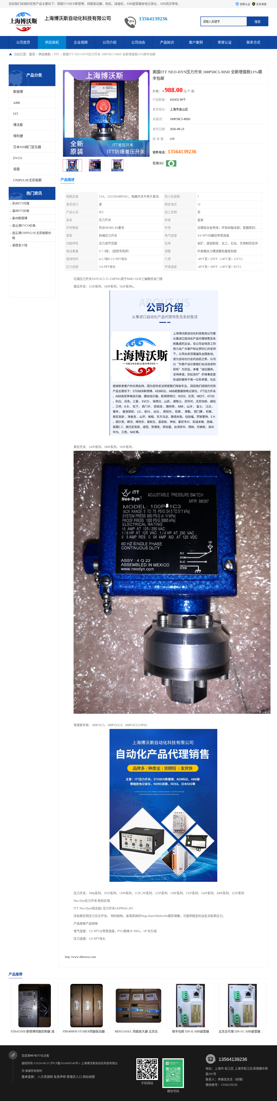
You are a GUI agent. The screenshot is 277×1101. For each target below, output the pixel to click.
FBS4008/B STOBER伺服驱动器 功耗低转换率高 (43, 1031)
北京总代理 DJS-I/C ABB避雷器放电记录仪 (195, 1031)
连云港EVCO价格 (23, 225)
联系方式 (253, 42)
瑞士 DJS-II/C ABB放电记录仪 (242, 1031)
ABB (16, 103)
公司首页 (23, 42)
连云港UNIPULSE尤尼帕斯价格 (31, 235)
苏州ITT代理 (20, 203)
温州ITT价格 (20, 210)
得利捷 (18, 136)
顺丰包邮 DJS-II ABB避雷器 (138, 1031)
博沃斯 (18, 125)
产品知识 (167, 42)
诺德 (16, 169)
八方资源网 (45, 1076)
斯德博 (18, 91)
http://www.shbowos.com (80, 957)
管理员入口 (74, 1076)
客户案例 (196, 42)
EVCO (17, 158)
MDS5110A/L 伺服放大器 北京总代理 (87, 1031)
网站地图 (89, 1076)
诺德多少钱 (19, 245)
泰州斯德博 (19, 218)
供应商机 (52, 42)
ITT (56, 54)
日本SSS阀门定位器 (27, 147)
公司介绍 (109, 42)
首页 (32, 54)
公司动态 (138, 42)
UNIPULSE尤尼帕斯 (27, 180)
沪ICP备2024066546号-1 (65, 1063)
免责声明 (60, 1076)
